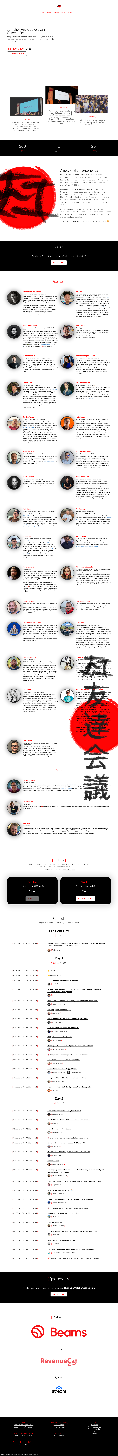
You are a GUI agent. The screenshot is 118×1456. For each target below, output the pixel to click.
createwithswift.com (47, 344)
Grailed (78, 665)
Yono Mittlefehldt (30, 451)
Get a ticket (58, 263)
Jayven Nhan (81, 536)
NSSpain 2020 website (23, 1435)
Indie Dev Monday (28, 525)
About (94, 1433)
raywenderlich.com (28, 427)
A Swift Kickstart (74, 785)
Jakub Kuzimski (28, 477)
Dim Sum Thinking (66, 788)
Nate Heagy (80, 417)
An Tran (79, 292)
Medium (96, 546)
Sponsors (56, 12)
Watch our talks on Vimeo (23, 1425)
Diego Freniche (28, 601)
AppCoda (88, 546)
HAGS (47, 542)
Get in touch (59, 1294)
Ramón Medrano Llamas (32, 292)
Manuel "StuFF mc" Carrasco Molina (89, 690)
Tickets (63, 12)
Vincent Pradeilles (83, 383)
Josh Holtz (27, 509)
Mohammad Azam (83, 477)
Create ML (26, 554)
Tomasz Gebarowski (83, 451)
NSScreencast (80, 515)
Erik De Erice (59, 1435)
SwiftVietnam (105, 307)
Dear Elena (84, 785)
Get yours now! (85, 899)
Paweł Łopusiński (29, 567)
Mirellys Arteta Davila (84, 567)
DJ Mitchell (80, 657)
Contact (94, 1425)
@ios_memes (89, 398)
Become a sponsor (94, 1427)
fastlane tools (44, 514)
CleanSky (52, 548)
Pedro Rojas (27, 741)
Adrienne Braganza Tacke (85, 356)
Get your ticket (17, 54)
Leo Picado (27, 690)
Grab (107, 297)
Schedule (70, 12)
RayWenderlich (80, 546)
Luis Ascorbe (59, 1425)
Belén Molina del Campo (32, 623)
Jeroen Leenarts (29, 356)
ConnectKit (26, 527)
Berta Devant (28, 802)
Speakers (49, 12)
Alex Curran (80, 325)
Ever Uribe (80, 623)
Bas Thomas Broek (83, 601)
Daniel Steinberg (29, 780)
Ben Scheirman (81, 509)
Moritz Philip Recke (30, 325)
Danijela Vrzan (28, 417)
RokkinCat (26, 515)
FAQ (76, 12)
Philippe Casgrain (29, 657)
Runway (54, 389)
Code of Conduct (68, 870)
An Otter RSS (36, 527)
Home (42, 12)
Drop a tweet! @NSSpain (23, 1427)
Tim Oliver (27, 823)
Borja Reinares (59, 1427)
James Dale (27, 536)
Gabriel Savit (27, 383)
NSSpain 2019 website (23, 1444)
